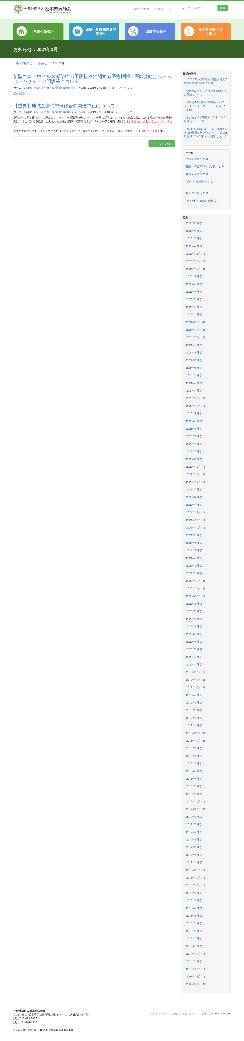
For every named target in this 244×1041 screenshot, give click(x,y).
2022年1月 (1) (194, 504)
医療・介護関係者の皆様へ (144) (206, 166)
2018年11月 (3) (195, 733)
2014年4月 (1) (194, 961)
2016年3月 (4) (194, 931)
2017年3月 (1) (194, 854)
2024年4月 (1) (194, 375)
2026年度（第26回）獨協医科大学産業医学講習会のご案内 (205, 81)
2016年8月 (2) (194, 900)
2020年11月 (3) (195, 588)
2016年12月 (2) (195, 870)
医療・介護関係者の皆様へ (60, 87)
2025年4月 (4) (194, 291)
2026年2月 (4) (194, 246)
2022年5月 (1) (194, 489)
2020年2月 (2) (194, 657)
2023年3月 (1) (194, 451)
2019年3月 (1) (194, 710)
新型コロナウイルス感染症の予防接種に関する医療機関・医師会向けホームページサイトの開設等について (92, 78)
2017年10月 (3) (195, 809)
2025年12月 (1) (195, 253)
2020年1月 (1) (194, 664)
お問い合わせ (141, 8)
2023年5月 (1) (194, 436)
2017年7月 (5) (194, 832)
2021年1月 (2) (194, 573)
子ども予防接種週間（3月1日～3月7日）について (205, 119)
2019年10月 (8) (195, 687)
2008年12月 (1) (195, 976)
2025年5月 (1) (194, 284)
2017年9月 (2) (194, 816)
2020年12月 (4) (195, 581)
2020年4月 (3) (194, 641)
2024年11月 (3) (195, 329)
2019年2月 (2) (194, 717)
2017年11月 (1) (195, 801)
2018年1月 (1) (194, 794)
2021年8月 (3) (194, 542)
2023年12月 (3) (195, 398)
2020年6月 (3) (194, 626)
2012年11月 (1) (195, 969)
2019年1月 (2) (194, 725)
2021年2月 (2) (194, 565)
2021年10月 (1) (195, 527)
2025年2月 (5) (194, 307)
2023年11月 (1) (195, 405)
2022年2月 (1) (194, 497)
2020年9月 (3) (194, 603)
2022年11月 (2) (195, 474)
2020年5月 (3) (194, 634)
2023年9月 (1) (194, 413)
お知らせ (41, 63)
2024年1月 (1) (194, 390)
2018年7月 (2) (194, 756)
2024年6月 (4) (194, 360)
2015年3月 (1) (194, 946)
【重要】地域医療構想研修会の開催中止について (64, 105)
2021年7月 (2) (194, 550)
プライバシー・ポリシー (216, 1013)
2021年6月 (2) (194, 558)
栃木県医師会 (24, 63)
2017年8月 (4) (194, 824)
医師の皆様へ (34, 87)
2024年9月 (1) (194, 345)
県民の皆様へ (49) (197, 159)
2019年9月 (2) (194, 695)
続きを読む (20, 93)
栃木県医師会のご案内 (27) (202, 200)
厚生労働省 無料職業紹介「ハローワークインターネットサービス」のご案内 (205, 105)
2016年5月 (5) (194, 915)
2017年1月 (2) (194, 862)
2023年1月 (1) (194, 459)
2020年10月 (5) (195, 596)
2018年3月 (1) (194, 786)
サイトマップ (158, 1013)
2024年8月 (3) (194, 352)
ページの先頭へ (163, 144)
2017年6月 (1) (194, 839)
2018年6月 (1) (194, 763)
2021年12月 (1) (195, 512)
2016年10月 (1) (195, 885)
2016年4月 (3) (194, 923)
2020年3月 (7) (194, 649)
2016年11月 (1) (195, 877)
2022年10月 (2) (195, 482)
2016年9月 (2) (194, 893)
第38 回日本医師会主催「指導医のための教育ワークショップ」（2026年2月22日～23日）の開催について (205, 132)
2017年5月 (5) (194, 847)
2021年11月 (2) (195, 520)
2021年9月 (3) (194, 535)
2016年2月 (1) (194, 938)
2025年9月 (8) (194, 276)
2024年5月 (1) (194, 367)
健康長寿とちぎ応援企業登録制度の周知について (205, 92)
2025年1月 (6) (194, 314)
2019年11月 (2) (195, 679)
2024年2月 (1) (194, 383)
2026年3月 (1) (194, 238)
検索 (222, 8)
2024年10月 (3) (195, 337)
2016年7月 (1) (194, 908)
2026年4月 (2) (194, 230)
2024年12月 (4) (195, 322)
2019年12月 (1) (195, 672)
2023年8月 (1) (194, 421)
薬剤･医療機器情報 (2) (199, 181)
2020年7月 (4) (194, 619)
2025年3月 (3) (194, 299)
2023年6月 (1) (194, 428)
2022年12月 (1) (195, 466)
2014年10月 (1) (195, 953)
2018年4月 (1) (194, 778)
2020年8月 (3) (194, 611)
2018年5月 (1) (194, 771)
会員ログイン (163, 8)
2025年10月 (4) (195, 269)
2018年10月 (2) (195, 740)
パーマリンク (125, 87)
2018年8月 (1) (194, 748)
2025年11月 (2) (195, 261)
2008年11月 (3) (195, 984)
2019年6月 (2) (194, 702)
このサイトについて (184, 1013)
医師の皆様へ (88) (197, 193)
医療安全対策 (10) (197, 174)
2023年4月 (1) (194, 444)
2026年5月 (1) (194, 223)
